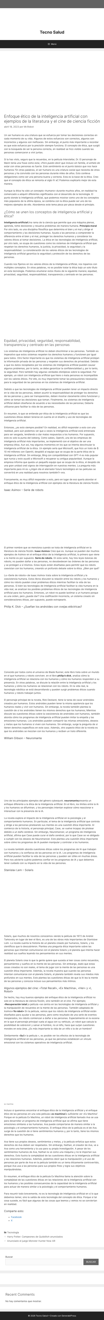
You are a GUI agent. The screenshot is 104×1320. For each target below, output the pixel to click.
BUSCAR (91, 1262)
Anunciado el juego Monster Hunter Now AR (31, 1241)
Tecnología (13, 1232)
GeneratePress (69, 1315)
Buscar (9, 1256)
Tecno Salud (52, 32)
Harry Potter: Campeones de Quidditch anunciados (35, 1236)
